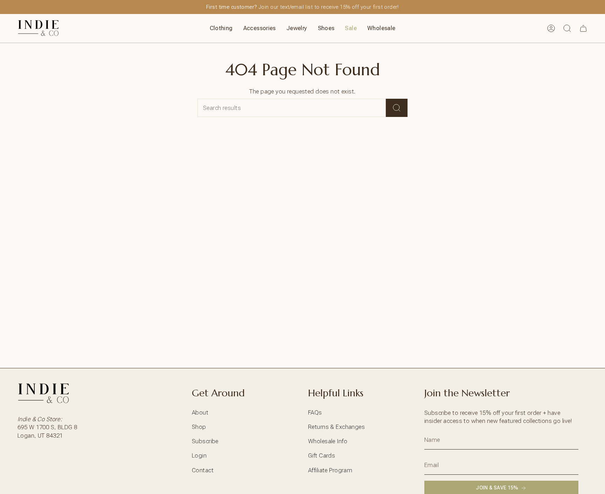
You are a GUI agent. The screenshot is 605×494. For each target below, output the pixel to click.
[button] (221, 28)
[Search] (397, 108)
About (200, 412)
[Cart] (583, 28)
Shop (199, 426)
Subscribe (205, 441)
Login (199, 455)
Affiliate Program (330, 470)
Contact (203, 470)
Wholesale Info (327, 441)
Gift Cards (321, 455)
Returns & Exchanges (336, 426)
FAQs (315, 412)
